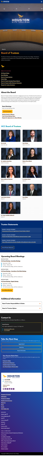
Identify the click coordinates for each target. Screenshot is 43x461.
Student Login (3, 414)
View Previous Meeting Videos (8, 116)
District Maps (4, 79)
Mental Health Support (5, 428)
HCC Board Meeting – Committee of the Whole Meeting (13, 271)
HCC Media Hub (5, 408)
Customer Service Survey (6, 438)
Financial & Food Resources (8, 362)
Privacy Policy (3, 434)
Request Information (21, 350)
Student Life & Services (6, 400)
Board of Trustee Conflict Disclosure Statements (11, 83)
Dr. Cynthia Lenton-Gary (6, 161)
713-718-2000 (7, 379)
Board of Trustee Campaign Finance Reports (10, 81)
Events (2, 406)
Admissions (3, 396)
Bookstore (3, 422)
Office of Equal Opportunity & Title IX (8, 440)
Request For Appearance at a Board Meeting (11, 117)
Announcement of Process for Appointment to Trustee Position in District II (16, 231)
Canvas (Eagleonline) (5, 416)
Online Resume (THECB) (5, 442)
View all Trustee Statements (7, 247)
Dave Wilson (25, 197)
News (2, 404)
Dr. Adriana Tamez (26, 179)
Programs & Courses (6, 394)
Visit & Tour (21, 347)
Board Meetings (4, 75)
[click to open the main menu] (41, 2)
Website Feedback (4, 448)
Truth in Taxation (4, 444)
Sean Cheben (25, 143)
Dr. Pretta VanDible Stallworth (7, 215)
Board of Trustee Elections (6, 77)
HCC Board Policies (5, 73)
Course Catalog (4, 420)
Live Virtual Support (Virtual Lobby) (10, 366)
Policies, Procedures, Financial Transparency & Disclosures (12, 432)
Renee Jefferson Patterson (6, 179)
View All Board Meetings (7, 290)
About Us (3, 49)
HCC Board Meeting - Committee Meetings (10, 261)
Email (2, 418)
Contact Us (5, 386)
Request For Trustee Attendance (8, 85)
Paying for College (7, 360)
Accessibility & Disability (5, 436)
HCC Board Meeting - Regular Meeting (9, 281)
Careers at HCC (4, 426)
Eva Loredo (3, 143)
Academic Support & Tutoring (9, 364)
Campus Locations (6, 385)
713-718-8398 (7, 330)
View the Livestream (7, 111)
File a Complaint (4, 446)
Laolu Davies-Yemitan (5, 197)
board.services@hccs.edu (9, 329)
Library (2, 424)
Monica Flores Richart (27, 161)
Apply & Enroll (21, 344)
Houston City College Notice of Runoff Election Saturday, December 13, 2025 (16, 236)
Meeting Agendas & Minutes (8, 114)
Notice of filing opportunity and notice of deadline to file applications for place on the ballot (19, 242)
